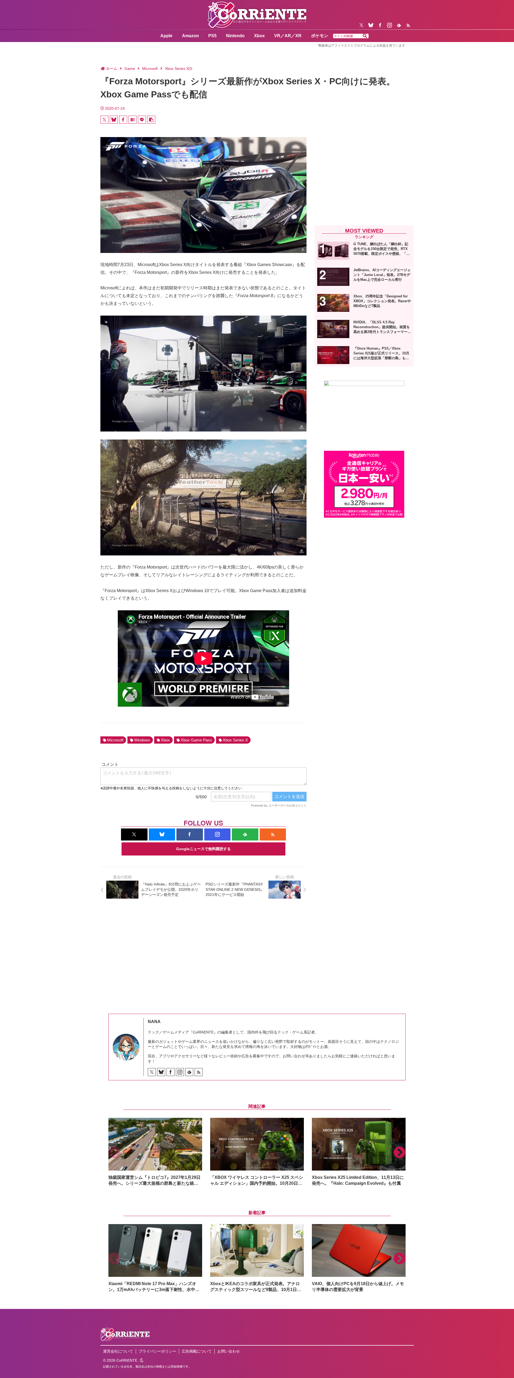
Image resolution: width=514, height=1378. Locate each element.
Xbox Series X (235, 740)
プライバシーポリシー (157, 1351)
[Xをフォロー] (361, 25)
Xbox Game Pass (196, 740)
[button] (365, 36)
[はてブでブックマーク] (132, 120)
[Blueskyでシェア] (114, 120)
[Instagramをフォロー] (390, 25)
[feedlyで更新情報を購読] (399, 25)
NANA (154, 1021)
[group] (155, 1152)
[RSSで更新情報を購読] (408, 25)
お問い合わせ (228, 1351)
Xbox (165, 740)
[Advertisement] (364, 177)
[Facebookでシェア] (123, 120)
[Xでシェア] (104, 120)
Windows (142, 740)
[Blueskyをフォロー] (371, 25)
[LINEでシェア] (142, 120)
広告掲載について (197, 1351)
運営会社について (118, 1351)
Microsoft (115, 740)
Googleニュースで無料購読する (203, 849)
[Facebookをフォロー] (380, 25)
